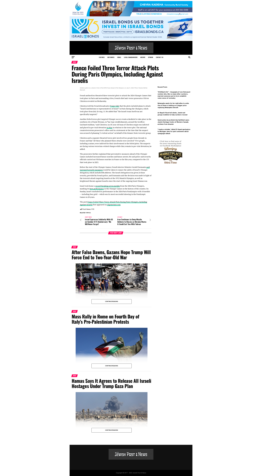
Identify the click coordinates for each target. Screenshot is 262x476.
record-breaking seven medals (107, 186)
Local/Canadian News (130, 57)
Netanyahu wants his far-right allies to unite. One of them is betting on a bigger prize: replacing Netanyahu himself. (173, 105)
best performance (97, 189)
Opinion (150, 57)
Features (101, 57)
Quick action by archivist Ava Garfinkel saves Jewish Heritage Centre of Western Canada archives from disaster (173, 122)
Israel (119, 57)
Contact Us (159, 57)
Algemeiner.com (113, 204)
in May (109, 127)
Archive (142, 57)
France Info (114, 106)
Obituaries (110, 57)
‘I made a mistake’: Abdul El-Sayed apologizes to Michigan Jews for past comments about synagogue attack (174, 131)
